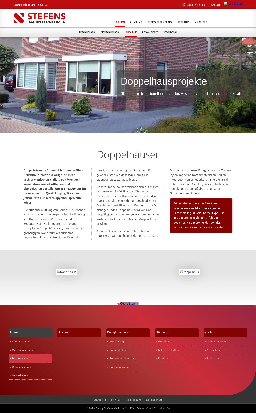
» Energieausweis (118, 366)
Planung (136, 22)
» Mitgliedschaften (167, 350)
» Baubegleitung (117, 350)
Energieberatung (160, 22)
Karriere (201, 22)
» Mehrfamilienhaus (22, 350)
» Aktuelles (163, 341)
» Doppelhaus (19, 358)
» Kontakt (162, 358)
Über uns (183, 22)
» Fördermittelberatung (121, 358)
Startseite (99, 399)
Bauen (120, 22)
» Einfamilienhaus (21, 341)
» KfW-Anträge (116, 341)
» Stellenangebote (216, 341)
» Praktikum (212, 358)
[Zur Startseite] (39, 22)
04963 (193, 4)
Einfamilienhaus (87, 32)
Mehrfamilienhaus (110, 32)
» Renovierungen (20, 366)
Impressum (133, 399)
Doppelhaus (131, 32)
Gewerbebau (170, 32)
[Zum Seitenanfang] (128, 303)
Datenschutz (154, 399)
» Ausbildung (213, 350)
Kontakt (215, 5)
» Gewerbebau (19, 375)
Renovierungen (150, 32)
